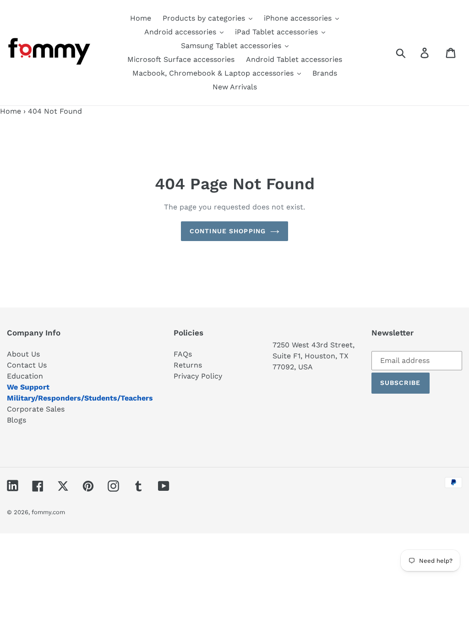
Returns (188, 365)
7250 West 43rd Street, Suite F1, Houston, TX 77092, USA (313, 355)
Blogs (16, 420)
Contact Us (27, 365)
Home (10, 111)
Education (25, 376)
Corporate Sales (36, 409)
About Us (23, 354)
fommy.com (48, 512)
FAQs (183, 354)
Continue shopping (228, 231)
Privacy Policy (198, 376)
